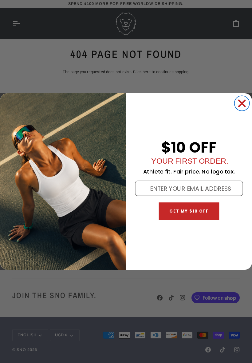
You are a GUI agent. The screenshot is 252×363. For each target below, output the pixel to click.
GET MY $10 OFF (188, 211)
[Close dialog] (242, 103)
